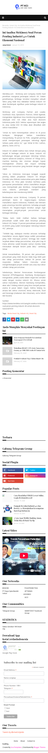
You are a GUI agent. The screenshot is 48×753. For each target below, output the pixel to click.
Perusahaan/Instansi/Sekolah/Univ (18, 697)
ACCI (26, 597)
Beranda (5, 25)
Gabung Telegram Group (11, 455)
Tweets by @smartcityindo (13, 732)
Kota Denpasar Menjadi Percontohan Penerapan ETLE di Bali (27, 339)
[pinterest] (12, 475)
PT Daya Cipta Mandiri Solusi (10, 592)
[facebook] (12, 470)
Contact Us (31, 741)
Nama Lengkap (10, 678)
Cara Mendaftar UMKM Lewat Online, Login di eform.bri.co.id (29, 496)
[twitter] (35, 470)
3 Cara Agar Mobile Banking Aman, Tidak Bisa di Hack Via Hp (28, 519)
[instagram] (35, 475)
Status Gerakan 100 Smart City (12, 627)
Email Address (10, 670)
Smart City (13, 25)
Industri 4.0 (24, 313)
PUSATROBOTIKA (31, 588)
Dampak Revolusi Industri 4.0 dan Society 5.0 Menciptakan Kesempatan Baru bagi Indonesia (29, 508)
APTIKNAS (28, 591)
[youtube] (12, 481)
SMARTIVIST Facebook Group (33, 612)
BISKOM (5, 588)
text (7, 711)
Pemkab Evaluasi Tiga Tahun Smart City (29, 358)
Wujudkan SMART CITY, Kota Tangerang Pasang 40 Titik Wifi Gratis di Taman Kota (29, 349)
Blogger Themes (40, 747)
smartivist (7, 45)
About (22, 741)
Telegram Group (8, 611)
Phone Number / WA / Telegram (12, 687)
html (8, 708)
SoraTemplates (16, 747)
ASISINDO (27, 594)
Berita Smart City (13, 313)
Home (16, 741)
